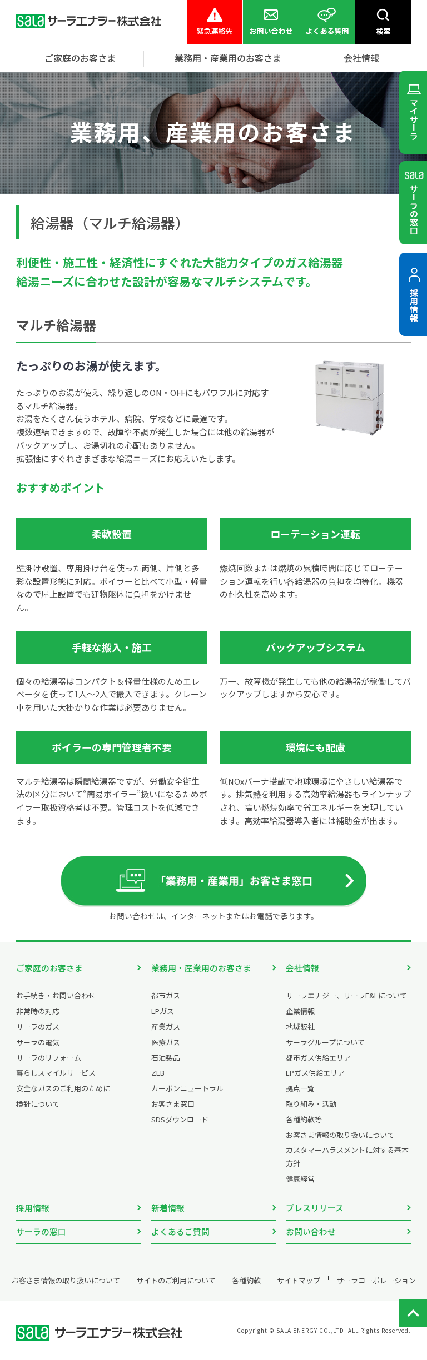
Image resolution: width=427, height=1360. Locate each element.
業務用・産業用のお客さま (201, 967)
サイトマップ (298, 1280)
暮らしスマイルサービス (56, 1072)
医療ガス (165, 1042)
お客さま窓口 (173, 1103)
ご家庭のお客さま (49, 967)
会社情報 (302, 967)
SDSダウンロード (179, 1119)
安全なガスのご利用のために (63, 1088)
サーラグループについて (325, 1042)
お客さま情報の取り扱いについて (340, 1135)
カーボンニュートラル (187, 1088)
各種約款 (246, 1280)
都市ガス (165, 995)
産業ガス (165, 1026)
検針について (37, 1103)
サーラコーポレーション (376, 1280)
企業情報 (300, 1011)
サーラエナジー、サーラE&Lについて (346, 995)
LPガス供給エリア (315, 1072)
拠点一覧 (300, 1088)
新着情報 (168, 1207)
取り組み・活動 (311, 1103)
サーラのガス (37, 1026)
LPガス (162, 1011)
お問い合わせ (311, 1231)
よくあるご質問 (180, 1231)
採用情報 (32, 1207)
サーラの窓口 (41, 1231)
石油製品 (165, 1057)
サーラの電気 (37, 1042)
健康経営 (300, 1178)
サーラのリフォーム (48, 1057)
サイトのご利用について (176, 1280)
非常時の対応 (37, 1011)
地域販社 (300, 1026)
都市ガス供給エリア (318, 1057)
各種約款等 (304, 1119)
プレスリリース (315, 1207)
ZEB (158, 1072)
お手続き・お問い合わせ (56, 995)
